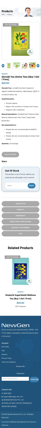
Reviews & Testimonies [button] (20, 227)
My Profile (5, 347)
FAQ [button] (20, 233)
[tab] (20, 203)
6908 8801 (7, 393)
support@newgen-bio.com (13, 397)
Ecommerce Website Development (14, 422)
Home (3, 14)
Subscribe (35, 379)
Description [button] (20, 204)
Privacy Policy (7, 358)
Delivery (4, 354)
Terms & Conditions (9, 362)
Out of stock (12, 257)
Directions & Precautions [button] (20, 221)
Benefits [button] (20, 210)
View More (20, 271)
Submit (31, 185)
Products (9, 14)
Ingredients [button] (20, 216)
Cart (3, 350)
